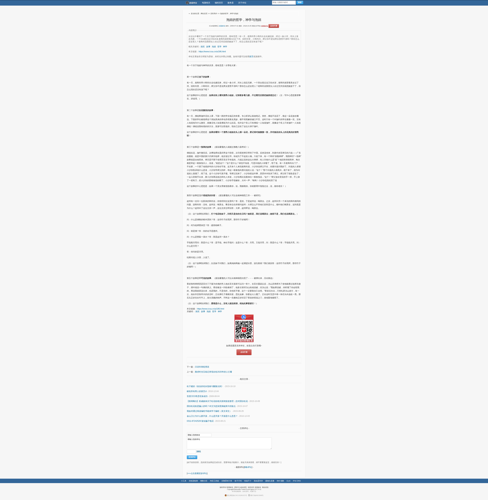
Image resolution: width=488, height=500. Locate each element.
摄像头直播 (269, 481)
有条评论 (264, 26)
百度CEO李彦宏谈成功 (197, 396)
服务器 (230, 3)
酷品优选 (265, 487)
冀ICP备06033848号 (256, 495)
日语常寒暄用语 (202, 367)
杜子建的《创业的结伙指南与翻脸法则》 (205, 386)
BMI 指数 (280, 481)
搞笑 (203, 47)
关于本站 (242, 3)
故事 (208, 47)
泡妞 (214, 47)
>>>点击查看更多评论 (197, 473)
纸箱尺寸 (247, 481)
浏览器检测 (193, 481)
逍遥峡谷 (222, 26)
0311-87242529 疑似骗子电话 (200, 421)
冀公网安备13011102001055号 (237, 495)
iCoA (288, 481)
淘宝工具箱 (214, 481)
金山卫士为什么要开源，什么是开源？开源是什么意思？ (212, 416)
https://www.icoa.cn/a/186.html (212, 51)
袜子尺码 (238, 481)
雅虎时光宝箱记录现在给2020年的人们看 (213, 372)
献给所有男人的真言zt (197, 391)
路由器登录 (258, 481)
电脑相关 (206, 3)
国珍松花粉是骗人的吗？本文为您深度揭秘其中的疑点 (211, 406)
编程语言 (219, 3)
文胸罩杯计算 (226, 481)
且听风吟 (213, 13)
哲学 (219, 47)
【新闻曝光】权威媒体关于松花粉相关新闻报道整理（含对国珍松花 (217, 401)
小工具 (183, 481)
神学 (225, 47)
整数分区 (203, 481)
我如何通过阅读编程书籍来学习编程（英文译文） (209, 411)
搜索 (300, 2)
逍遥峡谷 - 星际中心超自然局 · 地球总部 (240, 487)
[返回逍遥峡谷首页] (191, 2)
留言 (251, 56)
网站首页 (204, 13)
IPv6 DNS (297, 481)
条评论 (248, 467)
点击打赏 (273, 26)
